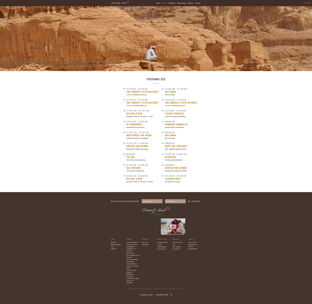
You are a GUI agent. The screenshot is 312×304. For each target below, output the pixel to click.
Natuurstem (130, 253)
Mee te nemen (177, 247)
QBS (176, 288)
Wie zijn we (172, 3)
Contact (197, 3)
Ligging (159, 244)
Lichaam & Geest (131, 270)
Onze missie (145, 244)
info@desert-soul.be (146, 295)
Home (158, 3)
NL (305, 2)
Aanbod (164, 3)
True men (129, 251)
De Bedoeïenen (161, 247)
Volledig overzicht (132, 242)
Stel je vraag (192, 242)
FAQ (174, 244)
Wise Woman (130, 261)
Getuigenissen (192, 248)
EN (309, 2)
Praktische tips (178, 242)
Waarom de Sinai (162, 242)
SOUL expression (131, 264)
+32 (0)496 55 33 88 (162, 295)
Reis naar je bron (131, 244)
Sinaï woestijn (181, 3)
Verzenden (195, 201)
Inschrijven (176, 249)
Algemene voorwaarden (160, 288)
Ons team (145, 242)
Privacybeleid (148, 288)
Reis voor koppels (132, 259)
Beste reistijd (161, 249)
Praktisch (190, 3)
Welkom (113, 242)
